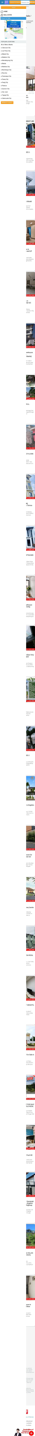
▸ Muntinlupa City (6, 70)
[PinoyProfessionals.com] (6, 2)
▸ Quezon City (5, 89)
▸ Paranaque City (6, 76)
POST (13, 7)
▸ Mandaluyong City (7, 60)
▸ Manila (3, 63)
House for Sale (5, 18)
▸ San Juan (4, 92)
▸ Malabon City (5, 57)
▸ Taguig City (5, 95)
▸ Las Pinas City (5, 51)
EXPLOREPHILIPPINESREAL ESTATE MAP (13, 24)
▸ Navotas (4, 73)
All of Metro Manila (7, 44)
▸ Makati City (5, 54)
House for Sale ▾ (15, 2)
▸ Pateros (4, 85)
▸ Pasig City (4, 82)
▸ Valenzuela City (6, 98)
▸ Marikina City (5, 66)
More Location (7, 102)
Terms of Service (28, 1417)
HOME (5, 11)
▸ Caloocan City (5, 48)
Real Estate (8, 15)
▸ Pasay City (4, 79)
